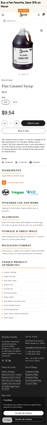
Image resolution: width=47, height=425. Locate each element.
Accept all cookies (23, 413)
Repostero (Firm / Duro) (11, 377)
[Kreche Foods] (23, 15)
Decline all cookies (23, 419)
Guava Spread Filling (33, 380)
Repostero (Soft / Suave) (12, 374)
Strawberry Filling (32, 371)
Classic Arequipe (8, 371)
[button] (43, 15)
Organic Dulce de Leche (11, 383)
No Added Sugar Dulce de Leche (10, 387)
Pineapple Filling (31, 377)
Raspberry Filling (31, 374)
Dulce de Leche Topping (11, 380)
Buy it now (23, 130)
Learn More (23, 11)
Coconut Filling (31, 383)
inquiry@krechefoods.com (35, 347)
